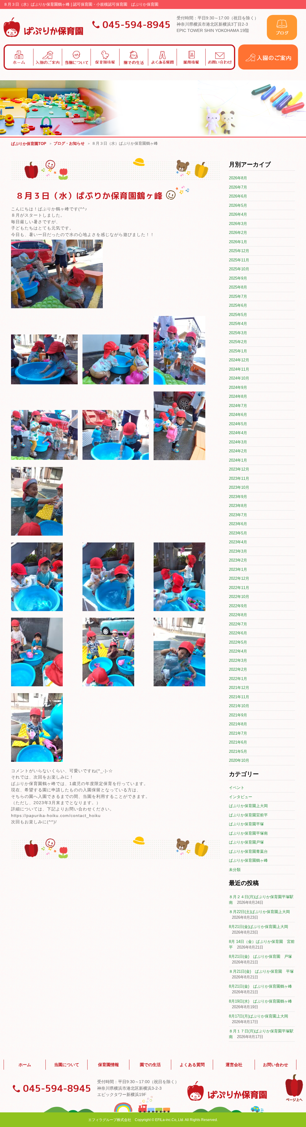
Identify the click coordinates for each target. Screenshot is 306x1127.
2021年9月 (238, 715)
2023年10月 (239, 487)
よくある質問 (192, 1064)
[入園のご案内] (268, 68)
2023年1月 (238, 569)
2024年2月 (238, 451)
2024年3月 (238, 442)
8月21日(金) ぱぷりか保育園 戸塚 (260, 956)
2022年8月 (238, 615)
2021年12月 (239, 687)
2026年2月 (238, 232)
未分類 (235, 869)
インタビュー (240, 797)
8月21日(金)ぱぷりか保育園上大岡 (258, 926)
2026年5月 (238, 205)
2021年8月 (238, 724)
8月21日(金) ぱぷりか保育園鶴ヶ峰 (260, 986)
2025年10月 (239, 269)
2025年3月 (238, 333)
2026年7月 (238, 187)
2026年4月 (238, 214)
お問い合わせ (275, 1064)
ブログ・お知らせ (69, 143)
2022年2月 (238, 669)
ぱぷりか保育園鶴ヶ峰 (248, 860)
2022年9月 (238, 606)
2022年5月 (238, 642)
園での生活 (150, 1064)
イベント (236, 787)
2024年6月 (238, 414)
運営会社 (234, 1064)
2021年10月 (239, 706)
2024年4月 (238, 433)
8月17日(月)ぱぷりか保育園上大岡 (258, 1016)
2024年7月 (238, 405)
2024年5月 (238, 424)
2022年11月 (239, 587)
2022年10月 (239, 596)
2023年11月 (239, 478)
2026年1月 (238, 242)
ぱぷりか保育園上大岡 (248, 806)
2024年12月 (239, 360)
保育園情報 (108, 1064)
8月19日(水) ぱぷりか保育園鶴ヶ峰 (260, 1001)
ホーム (25, 1064)
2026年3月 (238, 223)
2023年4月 (238, 542)
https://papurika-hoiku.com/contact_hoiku (56, 815)
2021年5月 (238, 751)
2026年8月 (238, 178)
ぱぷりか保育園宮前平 (248, 815)
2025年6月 (238, 305)
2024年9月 (238, 387)
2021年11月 (239, 697)
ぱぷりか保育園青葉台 (248, 851)
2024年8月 (238, 396)
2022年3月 (238, 660)
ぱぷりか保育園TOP (28, 143)
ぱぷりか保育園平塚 (246, 824)
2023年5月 (238, 533)
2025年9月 (238, 278)
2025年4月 (238, 323)
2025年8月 (238, 287)
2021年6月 (238, 742)
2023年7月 (238, 515)
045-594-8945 (136, 24)
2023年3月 (238, 551)
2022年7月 (238, 624)
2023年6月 (238, 524)
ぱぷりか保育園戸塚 (246, 842)
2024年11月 (239, 369)
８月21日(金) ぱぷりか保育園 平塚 (261, 971)
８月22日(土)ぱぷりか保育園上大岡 (259, 911)
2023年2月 (238, 560)
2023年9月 (238, 496)
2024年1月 (238, 460)
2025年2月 (238, 342)
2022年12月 (239, 578)
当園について (66, 1064)
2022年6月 (238, 633)
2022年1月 (238, 678)
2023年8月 (238, 505)
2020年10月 (239, 760)
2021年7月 (238, 733)
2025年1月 (238, 351)
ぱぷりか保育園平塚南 (248, 833)
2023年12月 (239, 469)
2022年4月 (238, 651)
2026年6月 (238, 196)
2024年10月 (239, 378)
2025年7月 (238, 296)
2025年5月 (238, 314)
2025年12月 (239, 251)
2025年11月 (239, 260)
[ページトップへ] (294, 1100)
